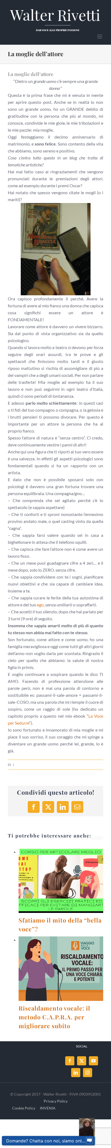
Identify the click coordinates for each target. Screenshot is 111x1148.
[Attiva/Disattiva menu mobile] (100, 36)
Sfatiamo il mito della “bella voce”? (54, 881)
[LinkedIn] (75, 1072)
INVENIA (48, 1108)
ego (40, 604)
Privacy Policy (56, 1101)
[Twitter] (81, 1060)
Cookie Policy (23, 1108)
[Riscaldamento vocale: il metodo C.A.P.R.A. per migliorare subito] (61, 968)
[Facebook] (69, 1060)
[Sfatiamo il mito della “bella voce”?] (61, 880)
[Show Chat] (89, 1141)
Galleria (68, 881)
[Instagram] (87, 1072)
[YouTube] (93, 1060)
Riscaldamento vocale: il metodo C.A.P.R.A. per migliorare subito (54, 969)
